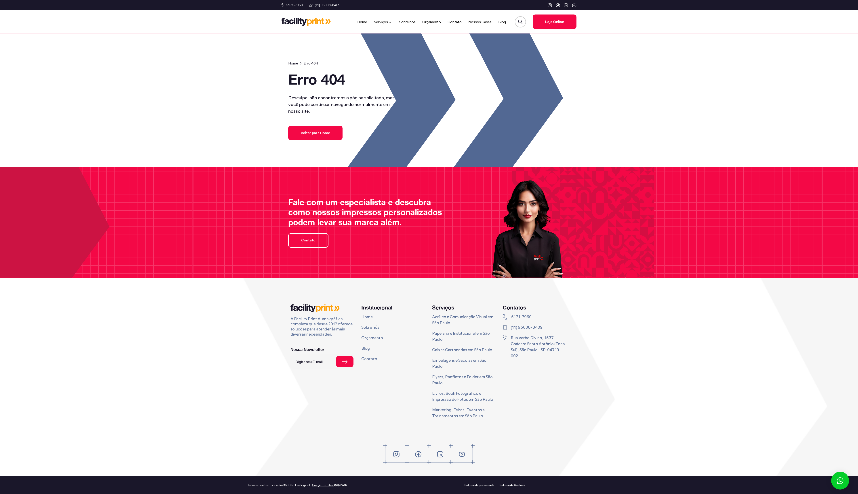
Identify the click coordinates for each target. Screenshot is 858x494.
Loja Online (554, 22)
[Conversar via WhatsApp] (840, 481)
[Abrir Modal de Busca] (520, 21)
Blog (502, 22)
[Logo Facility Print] (306, 22)
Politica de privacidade (479, 485)
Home (362, 22)
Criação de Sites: (323, 485)
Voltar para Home (315, 133)
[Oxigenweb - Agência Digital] (340, 485)
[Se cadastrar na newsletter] (344, 361)
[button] (550, 5)
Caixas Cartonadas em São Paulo (462, 349)
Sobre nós (407, 22)
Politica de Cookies (512, 485)
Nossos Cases (480, 22)
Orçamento (431, 22)
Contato (455, 22)
